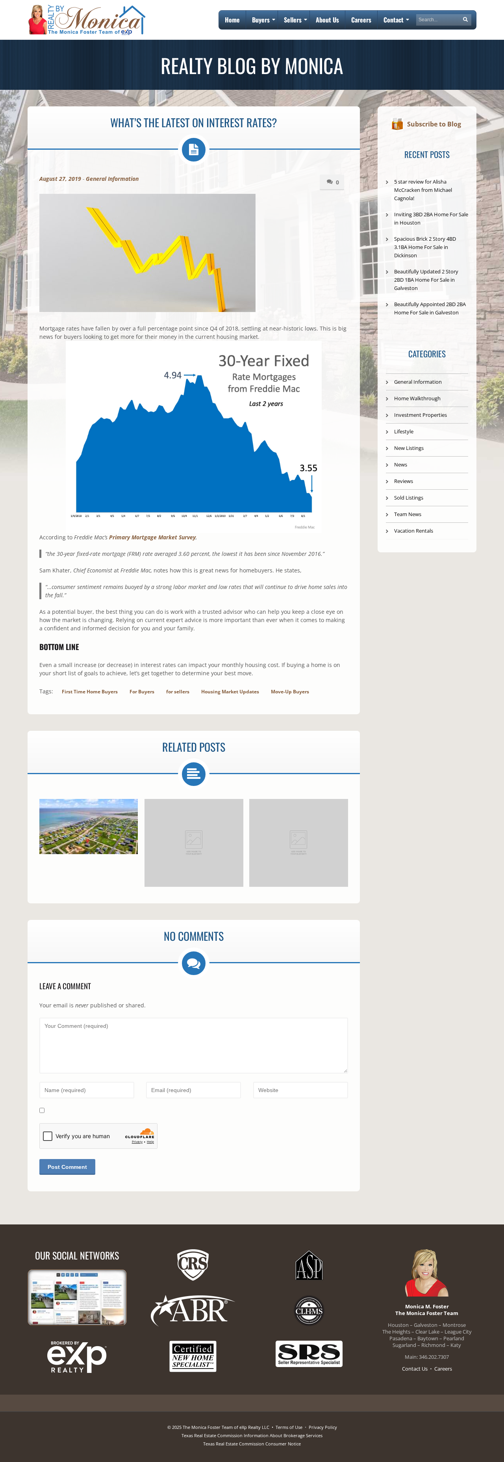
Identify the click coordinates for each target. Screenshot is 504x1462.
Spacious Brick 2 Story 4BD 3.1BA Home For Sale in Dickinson (425, 247)
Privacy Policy (323, 1427)
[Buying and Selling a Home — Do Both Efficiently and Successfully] (194, 843)
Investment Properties (420, 414)
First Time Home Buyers (90, 691)
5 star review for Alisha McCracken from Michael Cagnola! (423, 190)
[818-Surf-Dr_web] (88, 826)
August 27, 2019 (60, 178)
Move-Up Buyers (290, 691)
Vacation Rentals (413, 530)
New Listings (409, 447)
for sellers (177, 691)
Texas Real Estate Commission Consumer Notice (252, 1444)
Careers (443, 1368)
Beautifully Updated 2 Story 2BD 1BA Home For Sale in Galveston (426, 280)
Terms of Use (289, 1427)
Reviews (403, 481)
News (400, 464)
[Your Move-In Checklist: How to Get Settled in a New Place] (298, 843)
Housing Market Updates (230, 691)
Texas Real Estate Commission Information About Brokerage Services (252, 1435)
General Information (112, 178)
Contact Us (415, 1368)
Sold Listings (408, 497)
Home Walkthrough (417, 398)
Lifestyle (403, 431)
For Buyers (142, 691)
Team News (407, 514)
